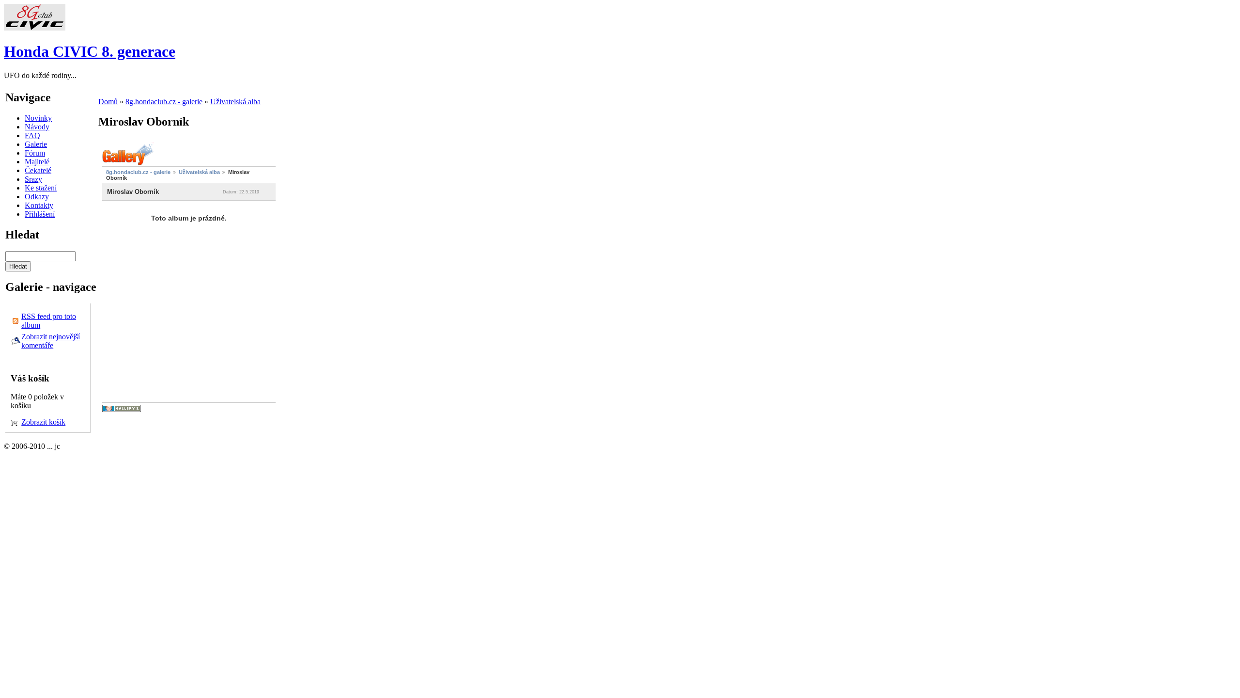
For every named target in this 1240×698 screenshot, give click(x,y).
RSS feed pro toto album (48, 320)
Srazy (33, 179)
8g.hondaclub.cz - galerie (163, 101)
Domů (108, 101)
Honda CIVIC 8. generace (89, 51)
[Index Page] (34, 28)
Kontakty (39, 205)
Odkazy (37, 196)
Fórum (35, 153)
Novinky (38, 118)
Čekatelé (38, 170)
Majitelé (37, 162)
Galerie (36, 144)
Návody (37, 127)
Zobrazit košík (43, 422)
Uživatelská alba (235, 101)
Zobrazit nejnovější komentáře (50, 341)
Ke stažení (41, 188)
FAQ (32, 135)
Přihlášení (40, 214)
